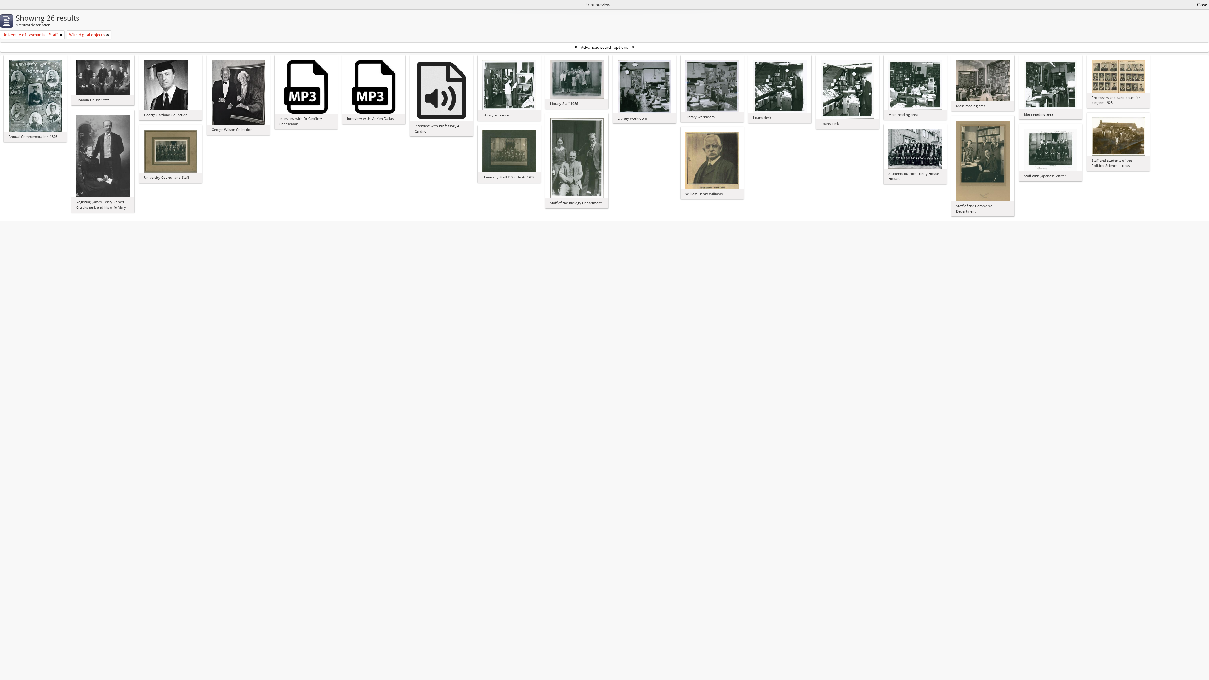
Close (1202, 5)
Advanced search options (604, 47)
